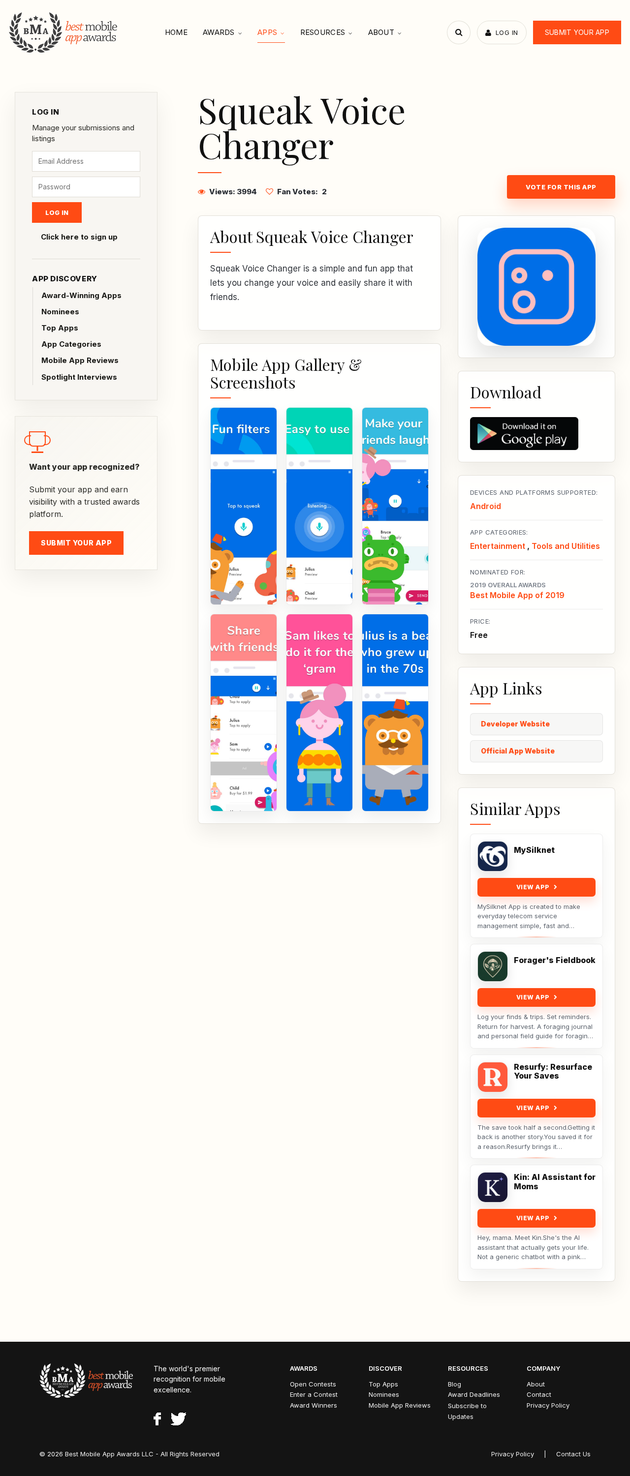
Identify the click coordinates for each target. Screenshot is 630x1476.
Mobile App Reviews (80, 360)
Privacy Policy (548, 1405)
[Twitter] (178, 1420)
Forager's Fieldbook (555, 960)
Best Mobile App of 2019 (517, 595)
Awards (219, 32)
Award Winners (313, 1405)
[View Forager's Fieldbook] (492, 966)
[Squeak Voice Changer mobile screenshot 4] (244, 712)
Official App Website (518, 751)
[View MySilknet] (492, 856)
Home (176, 32)
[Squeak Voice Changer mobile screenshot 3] (395, 506)
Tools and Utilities (566, 546)
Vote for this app (561, 187)
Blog (454, 1384)
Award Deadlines (474, 1394)
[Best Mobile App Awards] (64, 32)
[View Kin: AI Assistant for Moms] (492, 1187)
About (381, 32)
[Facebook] (157, 1420)
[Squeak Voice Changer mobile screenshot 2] (319, 506)
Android (485, 506)
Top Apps (59, 327)
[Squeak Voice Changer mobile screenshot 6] (395, 712)
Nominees (60, 311)
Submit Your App (577, 32)
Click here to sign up (79, 236)
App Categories (71, 344)
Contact (539, 1394)
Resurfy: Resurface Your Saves (553, 1071)
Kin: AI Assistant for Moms (555, 1182)
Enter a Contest (314, 1394)
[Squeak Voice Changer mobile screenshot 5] (319, 712)
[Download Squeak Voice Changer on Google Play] (536, 434)
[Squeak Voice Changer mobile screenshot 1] (244, 506)
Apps (267, 32)
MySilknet (534, 850)
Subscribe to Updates (467, 1411)
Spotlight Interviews (79, 377)
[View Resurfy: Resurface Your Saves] (492, 1077)
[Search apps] (459, 32)
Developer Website (515, 724)
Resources (323, 32)
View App (533, 887)
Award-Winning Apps (81, 295)
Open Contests (313, 1384)
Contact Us (573, 1454)
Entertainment (497, 546)
